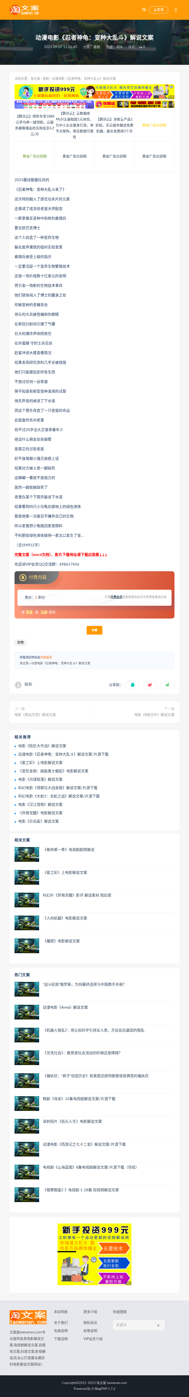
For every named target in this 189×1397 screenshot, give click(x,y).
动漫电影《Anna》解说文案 (65, 1007)
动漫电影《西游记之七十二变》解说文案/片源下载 (84, 1144)
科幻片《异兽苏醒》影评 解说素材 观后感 (77, 895)
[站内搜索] (144, 10)
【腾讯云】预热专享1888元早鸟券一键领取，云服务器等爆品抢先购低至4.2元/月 (34, 125)
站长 (28, 684)
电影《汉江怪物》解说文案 (40, 805)
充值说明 (61, 1331)
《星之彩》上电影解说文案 (40, 763)
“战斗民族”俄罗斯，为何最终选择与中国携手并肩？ (84, 984)
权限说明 (90, 1331)
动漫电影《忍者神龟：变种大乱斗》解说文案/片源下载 (63, 754)
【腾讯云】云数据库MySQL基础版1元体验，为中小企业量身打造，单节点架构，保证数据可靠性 (75, 125)
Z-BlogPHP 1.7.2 (103, 1389)
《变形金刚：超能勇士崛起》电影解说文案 (53, 771)
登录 (29, 612)
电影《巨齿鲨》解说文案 (38, 821)
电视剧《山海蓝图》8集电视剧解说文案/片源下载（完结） (91, 1167)
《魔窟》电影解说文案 (61, 941)
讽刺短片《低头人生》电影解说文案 (72, 1121)
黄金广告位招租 (154, 125)
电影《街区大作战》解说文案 (42, 746)
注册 (44, 612)
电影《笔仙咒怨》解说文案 (35, 715)
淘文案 (35, 78)
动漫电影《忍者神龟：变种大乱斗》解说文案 (60, 663)
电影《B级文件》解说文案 (154, 715)
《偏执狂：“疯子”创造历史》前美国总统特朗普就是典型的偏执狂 (96, 1076)
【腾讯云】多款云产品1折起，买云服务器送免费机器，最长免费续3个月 (114, 125)
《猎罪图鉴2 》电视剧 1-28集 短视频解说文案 (81, 1190)
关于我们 (61, 1323)
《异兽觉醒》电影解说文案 (40, 813)
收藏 (94, 630)
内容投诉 (46, 657)
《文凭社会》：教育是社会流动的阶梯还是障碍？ (82, 1053)
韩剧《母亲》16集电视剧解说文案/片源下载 (79, 1099)
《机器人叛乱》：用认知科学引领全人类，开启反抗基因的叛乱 (93, 1030)
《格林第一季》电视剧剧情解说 (68, 850)
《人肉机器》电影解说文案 (65, 918)
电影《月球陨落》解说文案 (40, 779)
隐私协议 (90, 1323)
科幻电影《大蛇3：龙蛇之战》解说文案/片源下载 (59, 796)
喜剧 (96, 47)
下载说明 (61, 1339)
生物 (20, 642)
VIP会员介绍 (93, 1339)
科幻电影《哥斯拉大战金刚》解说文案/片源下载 (57, 788)
